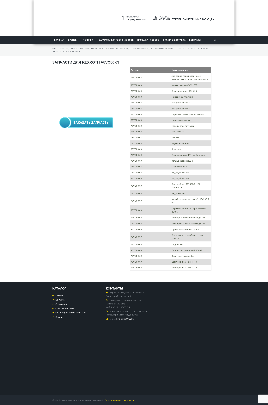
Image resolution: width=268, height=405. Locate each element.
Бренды (72, 40)
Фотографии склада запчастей (70, 312)
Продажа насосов (148, 40)
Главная (59, 40)
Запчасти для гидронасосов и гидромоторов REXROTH (143, 48)
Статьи (59, 316)
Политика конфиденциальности (119, 400)
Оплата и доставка (174, 40)
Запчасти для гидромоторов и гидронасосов (98, 48)
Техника (88, 40)
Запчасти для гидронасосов (116, 40)
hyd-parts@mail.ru (125, 318)
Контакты (195, 40)
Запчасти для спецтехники (64, 48)
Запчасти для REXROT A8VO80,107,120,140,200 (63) (188, 48)
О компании (61, 304)
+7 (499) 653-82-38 (136, 19)
